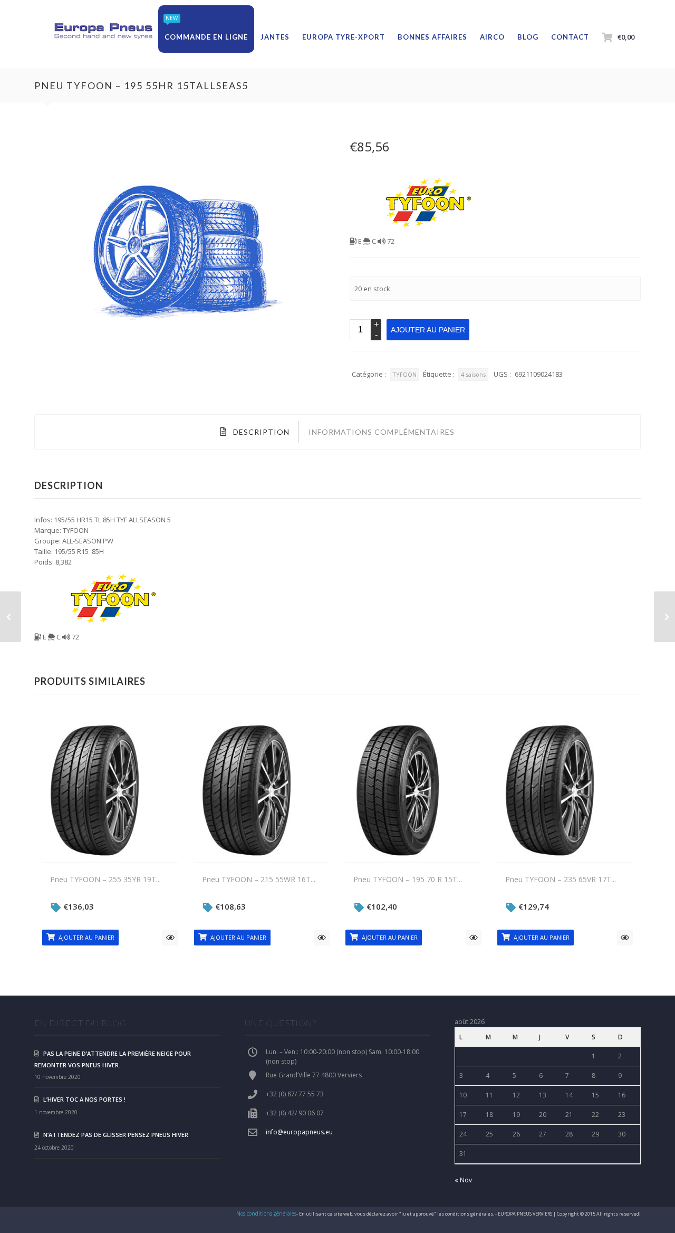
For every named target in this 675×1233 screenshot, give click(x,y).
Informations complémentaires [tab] (381, 431)
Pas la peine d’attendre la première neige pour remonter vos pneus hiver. (112, 1059)
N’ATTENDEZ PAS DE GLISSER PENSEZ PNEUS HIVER (115, 1135)
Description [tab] (260, 431)
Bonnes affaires (432, 37)
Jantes (275, 37)
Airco (492, 37)
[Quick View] (170, 937)
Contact (570, 37)
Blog (527, 37)
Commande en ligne (206, 37)
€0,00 (626, 37)
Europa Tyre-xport (343, 37)
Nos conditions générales (266, 1213)
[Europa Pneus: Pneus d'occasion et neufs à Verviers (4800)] (102, 31)
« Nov (463, 1179)
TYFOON (404, 374)
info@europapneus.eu (299, 1131)
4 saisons (473, 374)
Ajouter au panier (428, 330)
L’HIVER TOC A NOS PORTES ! (84, 1099)
